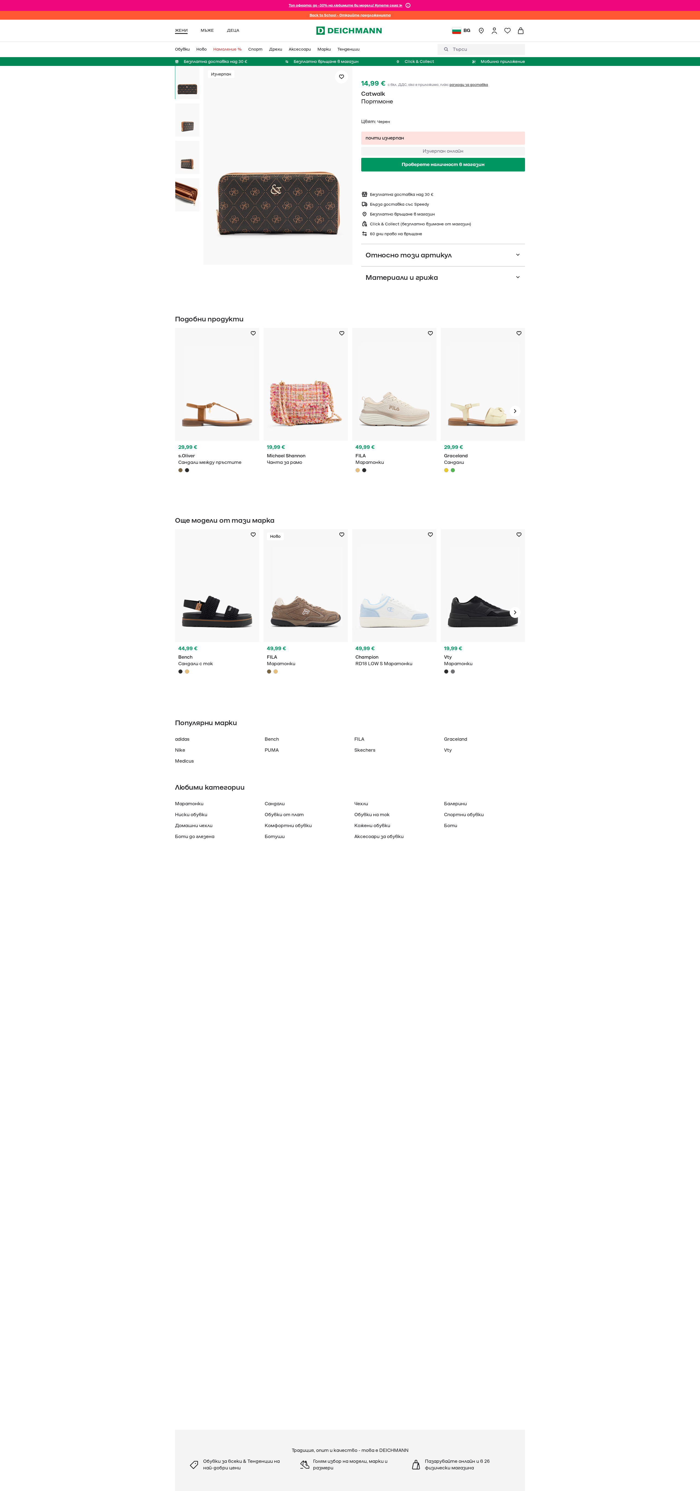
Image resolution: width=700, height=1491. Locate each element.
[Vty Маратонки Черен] (483, 612)
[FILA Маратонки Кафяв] (306, 612)
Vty (448, 750)
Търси (460, 49)
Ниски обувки (191, 814)
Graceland (455, 739)
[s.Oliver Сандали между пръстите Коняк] (217, 411)
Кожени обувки (372, 825)
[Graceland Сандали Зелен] (453, 470)
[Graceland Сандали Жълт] (483, 411)
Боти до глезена (194, 836)
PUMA (272, 750)
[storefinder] (481, 30)
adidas (182, 739)
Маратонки (189, 803)
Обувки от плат (284, 814)
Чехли (361, 803)
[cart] (520, 30)
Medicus (184, 761)
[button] (277, 166)
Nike (180, 750)
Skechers (364, 750)
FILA (359, 739)
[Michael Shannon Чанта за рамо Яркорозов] (306, 411)
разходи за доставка (469, 85)
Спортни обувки (464, 814)
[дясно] (515, 411)
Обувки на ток (372, 814)
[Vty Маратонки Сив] (453, 671)
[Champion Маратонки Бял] (394, 612)
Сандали (275, 803)
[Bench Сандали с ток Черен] (217, 612)
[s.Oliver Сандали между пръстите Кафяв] (180, 470)
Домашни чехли (193, 825)
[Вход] (494, 30)
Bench (272, 739)
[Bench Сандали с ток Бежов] (187, 671)
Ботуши (275, 836)
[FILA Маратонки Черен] (364, 470)
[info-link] (408, 5)
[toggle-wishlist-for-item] (341, 76)
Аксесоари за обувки (379, 836)
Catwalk (373, 94)
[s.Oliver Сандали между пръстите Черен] (187, 470)
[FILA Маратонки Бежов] (394, 411)
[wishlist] (507, 30)
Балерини (455, 803)
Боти (450, 825)
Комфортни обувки (288, 825)
